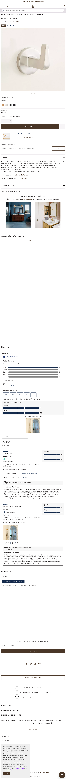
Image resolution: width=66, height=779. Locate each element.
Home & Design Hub (11, 715)
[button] (29, 745)
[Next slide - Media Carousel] (63, 213)
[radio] (3, 105)
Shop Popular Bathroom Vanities (42, 723)
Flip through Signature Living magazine (30, 1)
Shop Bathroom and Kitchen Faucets (50, 720)
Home (3, 14)
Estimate (58, 148)
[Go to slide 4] (34, 93)
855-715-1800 (44, 773)
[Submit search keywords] (3, 10)
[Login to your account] (7, 5)
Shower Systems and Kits (27, 720)
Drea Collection (13, 21)
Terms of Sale (5, 740)
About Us (6, 705)
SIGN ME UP (33, 651)
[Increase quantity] (10, 121)
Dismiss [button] (7, 773)
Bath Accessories (12, 14)
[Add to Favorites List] (62, 126)
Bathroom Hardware (27, 14)
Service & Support (11, 710)
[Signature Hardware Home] (33, 6)
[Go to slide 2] (31, 93)
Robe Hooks (39, 14)
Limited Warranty (22, 175)
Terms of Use (5, 736)
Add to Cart (30, 126)
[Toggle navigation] (3, 6)
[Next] (63, 1)
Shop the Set (29, 137)
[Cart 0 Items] (63, 5)
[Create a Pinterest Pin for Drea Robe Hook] (3, 25)
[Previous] (1, 1)
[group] (29, 1)
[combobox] (33, 10)
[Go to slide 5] (36, 93)
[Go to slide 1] (29, 93)
